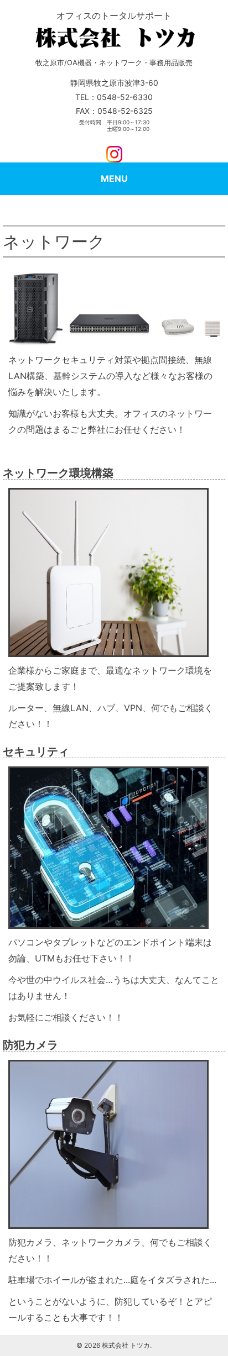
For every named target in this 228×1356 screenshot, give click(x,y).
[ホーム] (114, 36)
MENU (114, 178)
